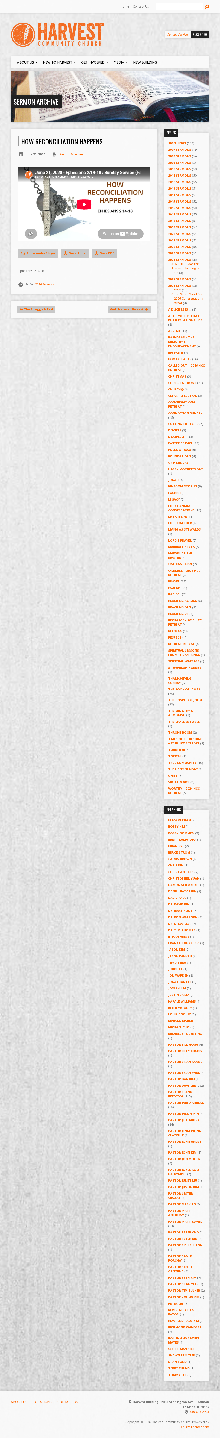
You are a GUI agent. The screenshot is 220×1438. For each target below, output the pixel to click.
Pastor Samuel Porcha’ (181, 1258)
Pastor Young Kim (183, 1297)
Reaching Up (178, 614)
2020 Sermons (45, 284)
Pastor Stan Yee (182, 1284)
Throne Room (180, 732)
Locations (42, 1402)
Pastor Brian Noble (185, 1062)
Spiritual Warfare (183, 661)
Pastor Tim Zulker (184, 1290)
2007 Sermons (179, 149)
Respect (175, 637)
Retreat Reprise (181, 644)
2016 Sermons (179, 208)
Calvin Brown (180, 859)
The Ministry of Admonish (181, 713)
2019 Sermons (179, 227)
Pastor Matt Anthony (179, 1213)
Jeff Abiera (177, 962)
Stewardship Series (184, 668)
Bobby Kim (176, 826)
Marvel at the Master (180, 555)
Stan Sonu (177, 1362)
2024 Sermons (179, 260)
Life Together (180, 523)
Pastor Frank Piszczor (180, 1094)
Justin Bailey (179, 995)
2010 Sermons (179, 169)
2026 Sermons (179, 286)
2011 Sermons (179, 175)
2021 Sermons (179, 240)
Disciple (174, 430)
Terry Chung (179, 1368)
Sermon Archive (36, 101)
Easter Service (180, 443)
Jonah (173, 480)
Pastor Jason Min (183, 1114)
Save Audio (77, 253)
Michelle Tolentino (185, 1033)
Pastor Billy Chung (185, 1051)
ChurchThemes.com (195, 1427)
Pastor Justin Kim (183, 1187)
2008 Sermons (179, 156)
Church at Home (182, 383)
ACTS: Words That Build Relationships (185, 318)
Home (124, 6)
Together (176, 750)
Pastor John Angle (184, 1141)
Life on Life (177, 516)
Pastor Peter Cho (183, 1232)
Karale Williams (182, 1001)
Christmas (177, 376)
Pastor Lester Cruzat (180, 1195)
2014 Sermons (179, 195)
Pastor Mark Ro (182, 1204)
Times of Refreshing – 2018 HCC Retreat (185, 741)
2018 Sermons (179, 221)
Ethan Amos (178, 936)
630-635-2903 (199, 1412)
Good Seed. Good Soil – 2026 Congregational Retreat (187, 298)
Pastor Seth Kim (182, 1278)
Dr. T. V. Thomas (182, 930)
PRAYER (174, 581)
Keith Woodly (180, 1008)
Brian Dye (176, 846)
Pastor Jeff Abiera (184, 1120)
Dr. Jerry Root (180, 911)
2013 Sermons (179, 188)
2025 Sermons (179, 279)
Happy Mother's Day (185, 469)
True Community (182, 763)
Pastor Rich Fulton (185, 1245)
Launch (174, 493)
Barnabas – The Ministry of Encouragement (182, 341)
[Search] (207, 7)
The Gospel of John (185, 700)
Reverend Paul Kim (183, 1321)
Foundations (179, 456)
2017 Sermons (179, 214)
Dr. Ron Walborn (182, 917)
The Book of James (184, 689)
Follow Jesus (179, 449)
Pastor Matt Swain (185, 1222)
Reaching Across (182, 601)
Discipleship (178, 437)
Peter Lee (176, 1303)
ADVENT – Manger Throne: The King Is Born (185, 268)
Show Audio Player (40, 253)
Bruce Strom (179, 852)
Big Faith (175, 352)
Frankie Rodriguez (183, 943)
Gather (176, 290)
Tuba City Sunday (183, 769)
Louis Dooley (179, 1014)
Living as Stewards (184, 529)
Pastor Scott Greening (180, 1269)
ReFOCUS (175, 631)
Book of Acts (179, 359)
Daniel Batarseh (182, 891)
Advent (174, 331)
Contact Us (141, 6)
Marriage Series (181, 547)
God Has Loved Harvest (127, 309)
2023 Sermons (179, 253)
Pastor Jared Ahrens (186, 1103)
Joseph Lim (177, 988)
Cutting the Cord (183, 424)
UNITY (173, 776)
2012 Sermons (179, 182)
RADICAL (174, 594)
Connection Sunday (185, 413)
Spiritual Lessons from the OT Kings (184, 652)
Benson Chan (179, 820)
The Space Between (184, 722)
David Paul (177, 898)
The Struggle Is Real (38, 309)
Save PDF (106, 253)
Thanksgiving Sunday (179, 680)
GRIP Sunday (178, 463)
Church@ (176, 389)
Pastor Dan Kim (181, 1079)
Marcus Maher (180, 1021)
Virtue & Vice (178, 782)
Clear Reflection (182, 396)
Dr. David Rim (179, 904)
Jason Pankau (180, 956)
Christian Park (181, 872)
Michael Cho (178, 1027)
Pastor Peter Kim (183, 1239)
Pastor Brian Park (184, 1073)
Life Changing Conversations (181, 508)
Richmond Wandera (185, 1327)
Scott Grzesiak (181, 1349)
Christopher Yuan (183, 878)
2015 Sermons (179, 201)
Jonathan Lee (179, 982)
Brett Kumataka (182, 839)
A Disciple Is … (179, 309)
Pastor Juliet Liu (182, 1180)
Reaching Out (179, 607)
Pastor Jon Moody (184, 1159)
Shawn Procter (181, 1355)
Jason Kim (176, 949)
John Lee (175, 969)
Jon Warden (178, 975)
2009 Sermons (179, 163)
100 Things (177, 143)
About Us (19, 1402)
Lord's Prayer (180, 540)
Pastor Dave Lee (71, 154)
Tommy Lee (177, 1375)
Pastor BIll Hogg (183, 1044)
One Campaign (180, 564)
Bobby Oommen (181, 833)
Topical (175, 756)
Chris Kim (176, 865)
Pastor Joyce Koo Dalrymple (183, 1172)
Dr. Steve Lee (178, 924)
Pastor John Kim (182, 1152)
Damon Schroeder (183, 885)
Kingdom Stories (182, 486)
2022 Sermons (179, 247)
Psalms (174, 588)
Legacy (174, 499)
